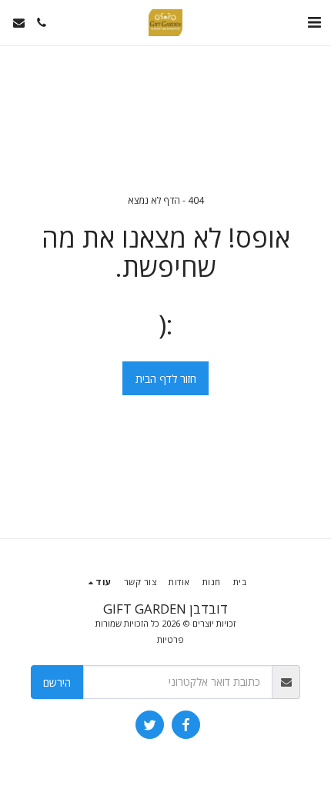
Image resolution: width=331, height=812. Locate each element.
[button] (314, 22)
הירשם (57, 682)
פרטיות (170, 639)
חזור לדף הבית (165, 378)
